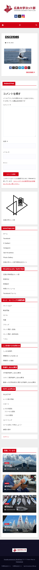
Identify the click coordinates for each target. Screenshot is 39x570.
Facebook (6, 238)
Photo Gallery (8, 257)
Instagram (6, 248)
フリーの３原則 (10, 411)
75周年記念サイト (6, 566)
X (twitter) (6, 243)
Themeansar (19, 561)
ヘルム (5, 339)
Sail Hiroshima (8, 253)
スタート (6, 404)
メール (6, 152)
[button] (36, 25)
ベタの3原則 (9, 415)
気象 (4, 320)
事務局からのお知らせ (10, 356)
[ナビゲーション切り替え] (19, 25)
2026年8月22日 (11, 489)
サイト (5, 163)
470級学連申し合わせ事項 (12, 373)
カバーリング (7, 420)
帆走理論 (6, 310)
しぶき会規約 (7, 351)
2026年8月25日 (11, 469)
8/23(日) (9, 486)
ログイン (6, 437)
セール (5, 315)
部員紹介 (6, 284)
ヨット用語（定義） (10, 329)
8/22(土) (9, 506)
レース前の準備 (8, 399)
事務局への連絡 (8, 360)
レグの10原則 (7, 409)
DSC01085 (30, 72)
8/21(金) (8, 466)
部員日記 (6, 279)
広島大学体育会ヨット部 (11, 274)
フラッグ (6, 324)
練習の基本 (7, 429)
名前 (5, 141)
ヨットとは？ (7, 306)
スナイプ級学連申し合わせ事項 (13, 377)
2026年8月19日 (11, 530)
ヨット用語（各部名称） (11, 334)
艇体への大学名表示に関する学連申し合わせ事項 (19, 382)
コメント (7, 105)
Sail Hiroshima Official (30, 566)
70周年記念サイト (17, 566)
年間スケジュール (9, 289)
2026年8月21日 (11, 509)
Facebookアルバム (9, 293)
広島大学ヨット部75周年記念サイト (15, 262)
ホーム (5, 234)
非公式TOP (7, 394)
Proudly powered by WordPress (13, 559)
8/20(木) (9, 527)
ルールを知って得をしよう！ (12, 425)
